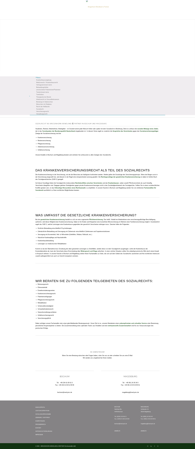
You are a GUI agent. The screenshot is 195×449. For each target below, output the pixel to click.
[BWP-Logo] (97, 7)
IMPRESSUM (39, 434)
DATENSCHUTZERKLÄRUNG (43, 431)
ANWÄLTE (117, 431)
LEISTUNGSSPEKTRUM (42, 410)
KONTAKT (38, 428)
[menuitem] (54, 16)
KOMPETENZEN (40, 421)
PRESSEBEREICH (40, 424)
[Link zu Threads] (158, 446)
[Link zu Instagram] (147, 446)
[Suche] (141, 16)
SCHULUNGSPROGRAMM (43, 414)
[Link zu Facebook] (154, 446)
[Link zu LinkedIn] (151, 446)
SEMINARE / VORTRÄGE (42, 417)
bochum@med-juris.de (64, 392)
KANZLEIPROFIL (40, 407)
